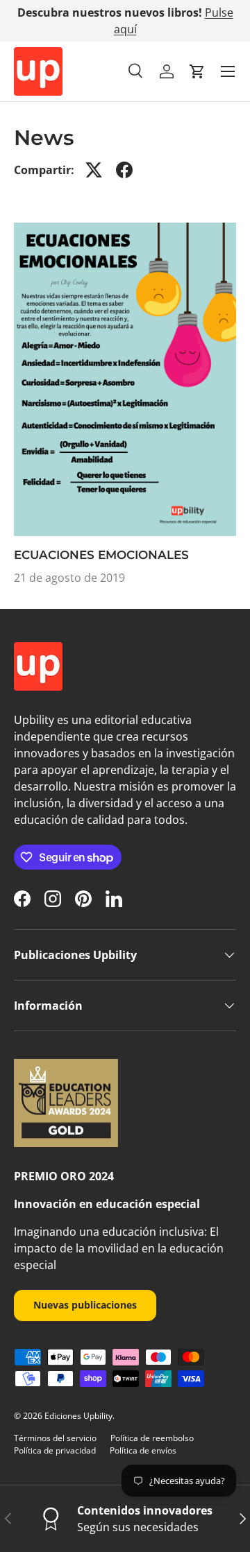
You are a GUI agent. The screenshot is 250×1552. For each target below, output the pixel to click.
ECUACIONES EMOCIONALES (101, 555)
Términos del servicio (55, 1438)
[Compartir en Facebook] (124, 170)
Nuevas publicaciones (85, 1304)
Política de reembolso (152, 1438)
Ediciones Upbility (78, 1416)
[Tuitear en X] (93, 170)
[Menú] (227, 71)
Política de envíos (143, 1450)
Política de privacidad (55, 1450)
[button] (197, 71)
